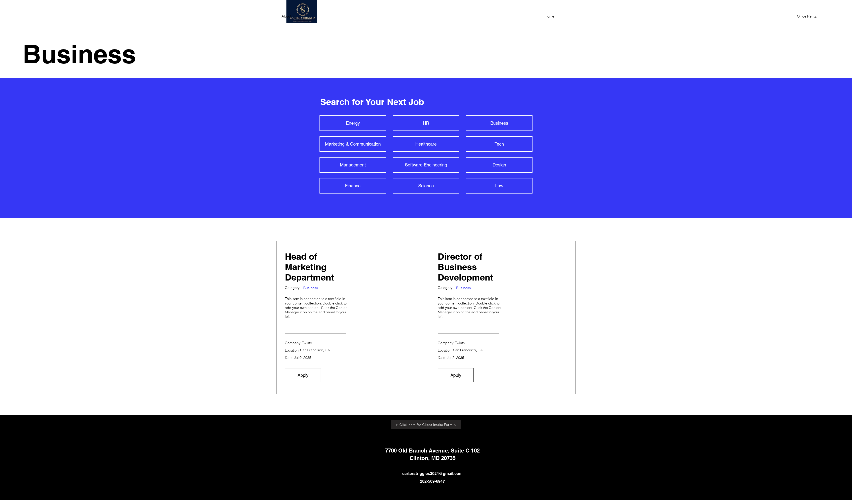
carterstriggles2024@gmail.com (432, 473)
